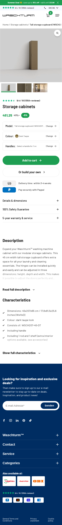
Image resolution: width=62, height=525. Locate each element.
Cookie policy (51, 519)
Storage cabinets (19, 24)
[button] (31, 126)
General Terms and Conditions (10, 519)
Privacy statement (34, 519)
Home (6, 24)
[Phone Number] (45, 8)
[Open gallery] (57, 33)
